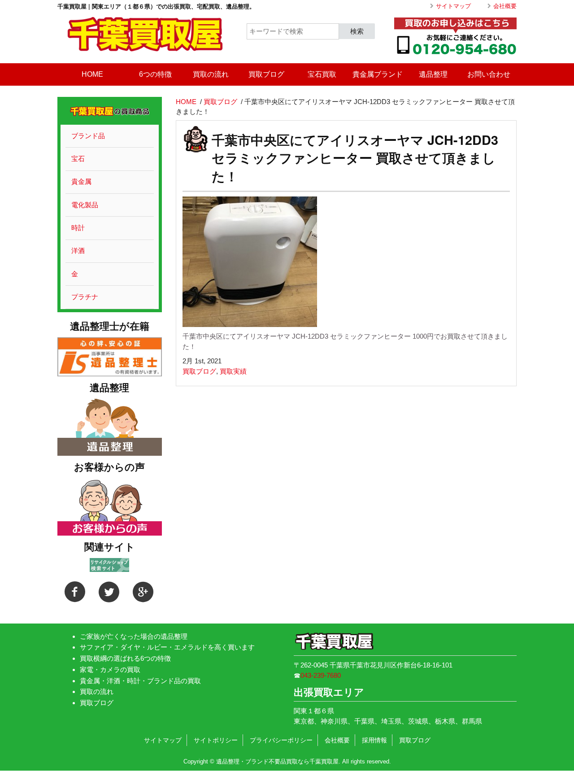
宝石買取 (322, 74)
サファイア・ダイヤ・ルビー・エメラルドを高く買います (167, 647)
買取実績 (233, 371)
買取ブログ (266, 74)
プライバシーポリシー (281, 740)
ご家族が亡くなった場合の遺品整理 (133, 636)
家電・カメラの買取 (110, 669)
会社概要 (505, 6)
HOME (92, 74)
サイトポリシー (216, 740)
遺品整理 (433, 74)
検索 (357, 30)
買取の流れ (211, 74)
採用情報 (374, 740)
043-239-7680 (320, 675)
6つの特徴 (155, 74)
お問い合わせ (488, 74)
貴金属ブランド (377, 74)
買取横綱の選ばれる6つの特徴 (125, 658)
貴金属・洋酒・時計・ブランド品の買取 (140, 681)
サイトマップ (453, 6)
